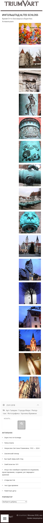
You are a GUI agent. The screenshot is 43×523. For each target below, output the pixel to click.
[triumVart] (21, 3)
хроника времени (29, 413)
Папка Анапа (9, 443)
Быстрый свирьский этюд (13, 459)
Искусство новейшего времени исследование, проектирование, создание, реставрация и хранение (20, 472)
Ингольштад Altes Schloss (20, 14)
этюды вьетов (9, 480)
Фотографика (13, 413)
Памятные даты (10, 491)
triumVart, (23, 515)
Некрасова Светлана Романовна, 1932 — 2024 (21, 448)
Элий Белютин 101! (11, 464)
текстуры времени (11, 485)
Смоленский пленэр (11, 454)
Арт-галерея (11, 410)
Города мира (24, 410)
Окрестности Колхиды (12, 437)
